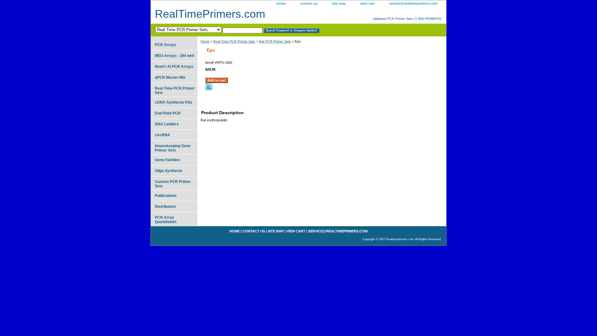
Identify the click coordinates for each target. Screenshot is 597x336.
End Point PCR (168, 113)
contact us (308, 3)
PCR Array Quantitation (165, 219)
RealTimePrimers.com (210, 13)
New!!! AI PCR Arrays (174, 66)
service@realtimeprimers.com (413, 3)
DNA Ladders (167, 124)
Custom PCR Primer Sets (173, 184)
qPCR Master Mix (170, 77)
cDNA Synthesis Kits (173, 102)
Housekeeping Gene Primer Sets (173, 148)
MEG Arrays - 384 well (174, 56)
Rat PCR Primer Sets (275, 41)
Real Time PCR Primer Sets (234, 41)
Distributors (165, 206)
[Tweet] (208, 89)
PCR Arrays (165, 45)
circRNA (162, 135)
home (281, 3)
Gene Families (167, 160)
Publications (166, 196)
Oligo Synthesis (169, 171)
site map (339, 3)
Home (205, 41)
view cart (367, 3)
